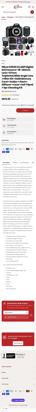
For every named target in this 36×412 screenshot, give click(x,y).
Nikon (3, 60)
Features (15, 162)
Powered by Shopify (23, 405)
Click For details (26, 1)
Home (3, 17)
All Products (10, 17)
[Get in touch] (29, 7)
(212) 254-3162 (12, 317)
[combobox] (18, 12)
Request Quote (8, 312)
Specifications (24, 162)
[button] (3, 7)
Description (6, 162)
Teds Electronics (15, 405)
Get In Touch (17, 343)
